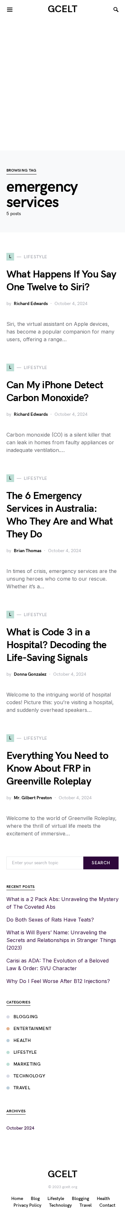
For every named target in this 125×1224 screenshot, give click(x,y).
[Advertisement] (62, 84)
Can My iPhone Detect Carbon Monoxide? (54, 391)
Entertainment (32, 1028)
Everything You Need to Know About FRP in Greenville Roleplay (57, 769)
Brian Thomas (27, 550)
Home (17, 1198)
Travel (21, 1088)
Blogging (25, 1016)
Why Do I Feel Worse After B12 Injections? (58, 981)
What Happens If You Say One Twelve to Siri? (61, 281)
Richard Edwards (31, 303)
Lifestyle (25, 1052)
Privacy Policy (27, 1205)
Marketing (27, 1064)
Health (22, 1040)
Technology (29, 1076)
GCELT (62, 9)
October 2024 (20, 1128)
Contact (107, 1205)
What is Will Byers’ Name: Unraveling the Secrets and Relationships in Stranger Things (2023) (61, 940)
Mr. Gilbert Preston (33, 798)
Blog (35, 1198)
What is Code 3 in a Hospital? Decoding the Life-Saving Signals (56, 645)
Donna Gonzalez (30, 674)
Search (101, 863)
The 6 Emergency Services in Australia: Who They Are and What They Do (59, 515)
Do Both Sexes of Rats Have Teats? (50, 919)
